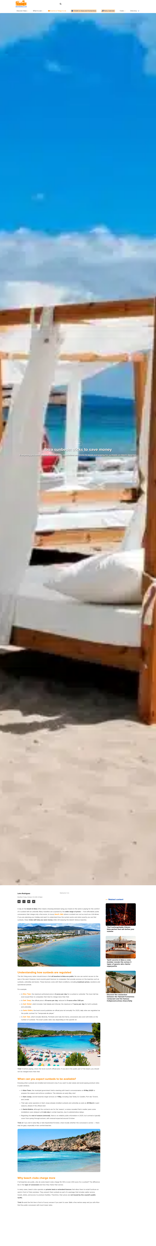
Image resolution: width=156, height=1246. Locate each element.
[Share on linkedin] (28, 901)
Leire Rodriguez (24, 893)
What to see (37, 11)
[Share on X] (23, 901)
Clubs (122, 11)
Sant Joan (26, 1017)
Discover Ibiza (22, 11)
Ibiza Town (27, 994)
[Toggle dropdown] (27, 11)
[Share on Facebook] (19, 901)
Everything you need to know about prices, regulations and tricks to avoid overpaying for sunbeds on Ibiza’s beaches (78, 455)
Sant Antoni (27, 1004)
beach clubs (59, 914)
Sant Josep (27, 1000)
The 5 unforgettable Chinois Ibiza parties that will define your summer (120, 929)
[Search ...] (60, 4)
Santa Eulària (28, 1010)
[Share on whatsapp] (33, 901)
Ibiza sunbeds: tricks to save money (78, 449)
